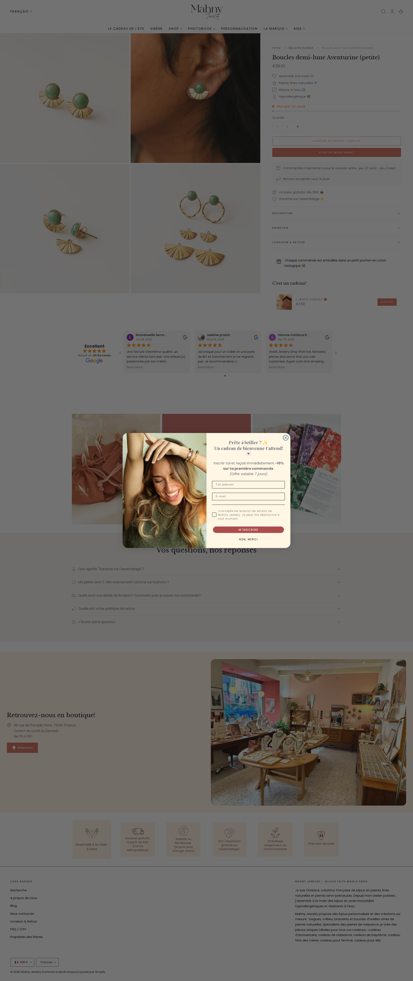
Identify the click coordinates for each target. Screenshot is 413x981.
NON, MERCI (248, 539)
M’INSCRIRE (248, 530)
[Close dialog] (285, 437)
